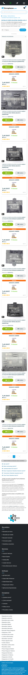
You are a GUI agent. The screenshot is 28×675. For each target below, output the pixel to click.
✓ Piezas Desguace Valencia (8, 651)
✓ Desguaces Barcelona (6, 653)
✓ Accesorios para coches (7, 634)
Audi (19, 17)
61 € (8, 224)
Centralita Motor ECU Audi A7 (11, 468)
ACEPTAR (4, 665)
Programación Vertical (8, 584)
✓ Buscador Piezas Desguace (8, 630)
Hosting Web (6, 559)
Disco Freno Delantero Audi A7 (11, 475)
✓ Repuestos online (5, 622)
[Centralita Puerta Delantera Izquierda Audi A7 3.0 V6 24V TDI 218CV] (14, 205)
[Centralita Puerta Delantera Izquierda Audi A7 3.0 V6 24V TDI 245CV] (14, 48)
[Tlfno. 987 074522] (4, 3)
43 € (8, 120)
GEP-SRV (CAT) (6, 575)
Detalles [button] (21, 67)
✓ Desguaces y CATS (6, 632)
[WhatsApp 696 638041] (11, 3)
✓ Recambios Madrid (6, 624)
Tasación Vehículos (7, 553)
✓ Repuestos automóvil (6, 618)
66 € (8, 329)
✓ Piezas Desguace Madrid (7, 648)
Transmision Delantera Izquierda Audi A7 (13, 473)
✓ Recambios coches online (7, 644)
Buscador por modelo (8, 534)
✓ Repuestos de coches (6, 616)
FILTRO (23, 30)
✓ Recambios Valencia (6, 626)
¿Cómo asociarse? (7, 600)
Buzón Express (6, 556)
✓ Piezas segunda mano (7, 640)
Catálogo (5, 16)
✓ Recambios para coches (7, 620)
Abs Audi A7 (6, 464)
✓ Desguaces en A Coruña (7, 659)
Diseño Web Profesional (8, 578)
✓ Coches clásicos (5, 642)
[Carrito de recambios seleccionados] (24, 8)
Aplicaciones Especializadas (9, 588)
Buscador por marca (7, 531)
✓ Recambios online (6, 646)
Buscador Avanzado (7, 537)
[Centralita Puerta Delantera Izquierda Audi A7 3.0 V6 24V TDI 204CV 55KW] (14, 100)
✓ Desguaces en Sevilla (6, 657)
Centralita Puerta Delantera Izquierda (9, 17)
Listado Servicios (7, 563)
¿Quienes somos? (7, 597)
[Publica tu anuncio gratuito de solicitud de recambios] (17, 3)
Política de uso (6, 606)
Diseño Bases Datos (7, 581)
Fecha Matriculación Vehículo (10, 566)
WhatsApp (14, 82)
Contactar (5, 603)
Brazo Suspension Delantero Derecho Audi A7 (14, 470)
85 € (8, 67)
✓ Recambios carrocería (6, 638)
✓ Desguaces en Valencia (7, 655)
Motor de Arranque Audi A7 (10, 466)
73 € (8, 380)
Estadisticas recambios (8, 544)
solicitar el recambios (13, 506)
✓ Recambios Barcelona (6, 628)
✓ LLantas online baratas (7, 636)
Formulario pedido (7, 541)
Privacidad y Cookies (8, 609)
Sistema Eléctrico (11, 16)
